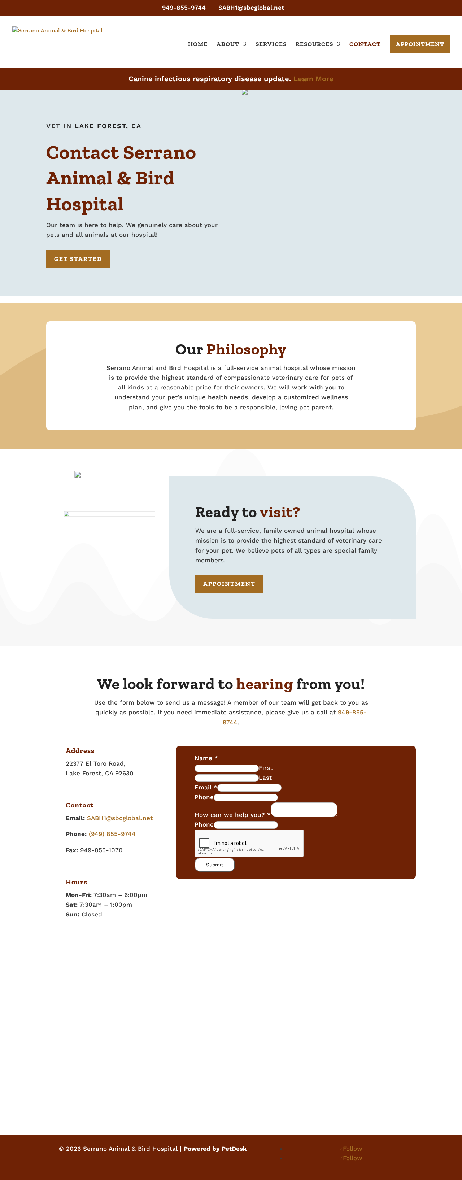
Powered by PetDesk (215, 1148)
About (228, 45)
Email (206, 787)
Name (206, 758)
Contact (365, 45)
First (266, 767)
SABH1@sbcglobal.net (120, 818)
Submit (214, 864)
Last (265, 777)
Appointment (420, 44)
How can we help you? (233, 814)
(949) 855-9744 (112, 833)
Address (80, 750)
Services (271, 45)
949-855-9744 (184, 7)
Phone (204, 797)
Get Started (78, 258)
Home (198, 45)
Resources (314, 45)
